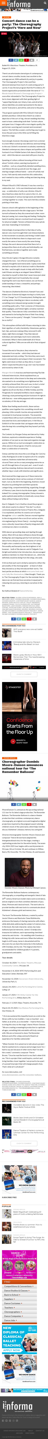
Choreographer (22, 599)
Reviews (32, 609)
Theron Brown (8, 1090)
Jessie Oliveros (22, 1086)
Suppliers (8, 1299)
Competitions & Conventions (18, 1286)
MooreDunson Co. (10, 1088)
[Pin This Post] (26, 59)
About (30, 1431)
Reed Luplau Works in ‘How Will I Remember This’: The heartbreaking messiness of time (29, 657)
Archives (19, 1433)
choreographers (37, 599)
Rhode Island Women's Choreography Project (22, 610)
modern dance (36, 1086)
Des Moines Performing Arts (30, 1008)
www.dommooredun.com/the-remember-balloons (21, 1075)
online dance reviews (11, 609)
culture (15, 515)
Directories (29, 1433)
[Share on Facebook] (11, 59)
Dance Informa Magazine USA (15, 1431)
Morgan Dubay (15, 607)
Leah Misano (16, 606)
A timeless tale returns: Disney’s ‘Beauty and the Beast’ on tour (26, 643)
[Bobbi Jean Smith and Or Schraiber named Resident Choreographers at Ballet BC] (6, 1121)
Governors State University (31, 979)
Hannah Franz (8, 604)
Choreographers (12, 1312)
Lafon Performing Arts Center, (29, 987)
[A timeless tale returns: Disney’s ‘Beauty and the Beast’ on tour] (6, 645)
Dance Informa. (26, 591)
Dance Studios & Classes (16, 1290)
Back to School (11, 1295)
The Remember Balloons (29, 1088)
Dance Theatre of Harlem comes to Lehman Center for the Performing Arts (28, 1132)
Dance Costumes (12, 1303)
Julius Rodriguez (22, 604)
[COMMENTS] (37, 59)
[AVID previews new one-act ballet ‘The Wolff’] (6, 633)
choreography (8, 601)
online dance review (31, 607)
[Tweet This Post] (16, 59)
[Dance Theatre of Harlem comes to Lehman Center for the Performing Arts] (6, 1134)
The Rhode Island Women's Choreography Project (22, 613)
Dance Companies (12, 1316)
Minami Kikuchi (28, 606)
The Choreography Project (20, 612)
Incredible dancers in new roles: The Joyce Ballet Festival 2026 (28, 1106)
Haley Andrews (33, 602)
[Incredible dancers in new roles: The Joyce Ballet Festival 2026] (6, 1108)
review (25, 609)
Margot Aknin (8, 372)
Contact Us (40, 1431)
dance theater (31, 1085)
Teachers (8, 1307)
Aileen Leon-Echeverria (26, 597)
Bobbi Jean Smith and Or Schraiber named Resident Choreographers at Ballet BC (28, 1120)
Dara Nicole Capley (17, 602)
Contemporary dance (25, 601)
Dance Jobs (9, 1320)
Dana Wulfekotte (16, 1085)
